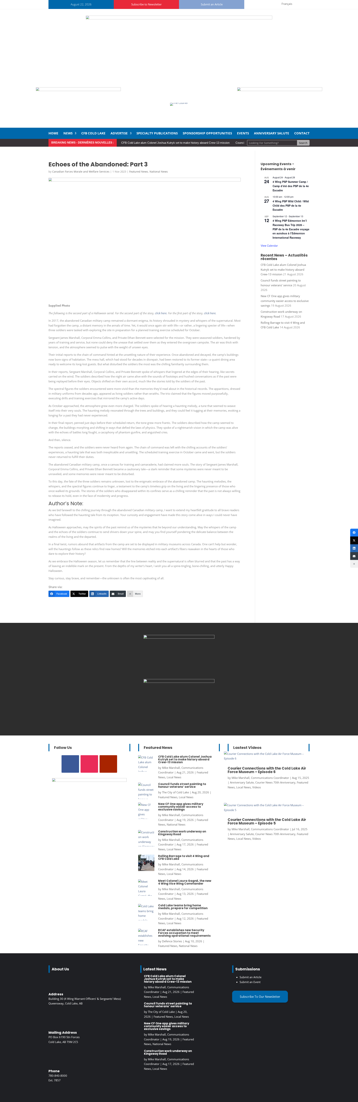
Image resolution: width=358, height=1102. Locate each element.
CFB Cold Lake (93, 133)
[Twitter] (354, 540)
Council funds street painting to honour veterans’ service (182, 785)
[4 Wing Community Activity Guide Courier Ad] (78, 90)
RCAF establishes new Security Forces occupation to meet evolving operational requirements (184, 933)
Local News (174, 777)
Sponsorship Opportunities (207, 133)
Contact (302, 133)
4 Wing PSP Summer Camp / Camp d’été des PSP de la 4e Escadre (291, 186)
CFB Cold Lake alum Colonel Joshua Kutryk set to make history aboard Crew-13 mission (175, 142)
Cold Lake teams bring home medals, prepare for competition (183, 906)
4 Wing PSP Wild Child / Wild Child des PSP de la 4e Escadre (291, 205)
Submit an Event (250, 982)
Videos (256, 787)
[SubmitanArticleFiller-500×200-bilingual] (279, 90)
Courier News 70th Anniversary (275, 782)
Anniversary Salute (271, 133)
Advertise (119, 133)
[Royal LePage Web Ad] (179, 18)
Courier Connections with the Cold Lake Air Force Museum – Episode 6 (267, 770)
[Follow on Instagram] (264, 3)
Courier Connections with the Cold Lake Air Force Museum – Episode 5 (267, 821)
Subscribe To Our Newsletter (260, 997)
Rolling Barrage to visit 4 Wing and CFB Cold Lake (183, 857)
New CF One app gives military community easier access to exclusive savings (285, 300)
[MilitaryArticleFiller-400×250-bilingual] (179, 637)
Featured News (138, 171)
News (68, 133)
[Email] (354, 556)
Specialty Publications (157, 133)
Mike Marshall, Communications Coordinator (260, 778)
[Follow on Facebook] (255, 3)
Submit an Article (212, 4)
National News (159, 171)
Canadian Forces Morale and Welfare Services (80, 171)
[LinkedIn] (354, 548)
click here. (161, 313)
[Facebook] (354, 532)
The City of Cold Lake (175, 792)
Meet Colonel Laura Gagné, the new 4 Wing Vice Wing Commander (184, 882)
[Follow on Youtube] (273, 3)
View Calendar (269, 245)
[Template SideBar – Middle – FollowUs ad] (179, 682)
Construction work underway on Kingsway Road (182, 832)
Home (53, 133)
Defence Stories (172, 941)
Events (243, 133)
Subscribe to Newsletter (146, 4)
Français (287, 4)
